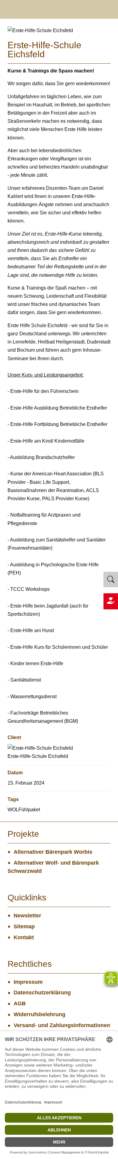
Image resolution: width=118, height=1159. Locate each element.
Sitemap (24, 926)
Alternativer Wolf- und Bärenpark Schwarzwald (53, 867)
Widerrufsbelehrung (39, 1014)
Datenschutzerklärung (42, 993)
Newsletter (27, 916)
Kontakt (24, 937)
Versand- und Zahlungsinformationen (62, 1025)
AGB (20, 1003)
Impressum (28, 982)
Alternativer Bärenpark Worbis (53, 852)
